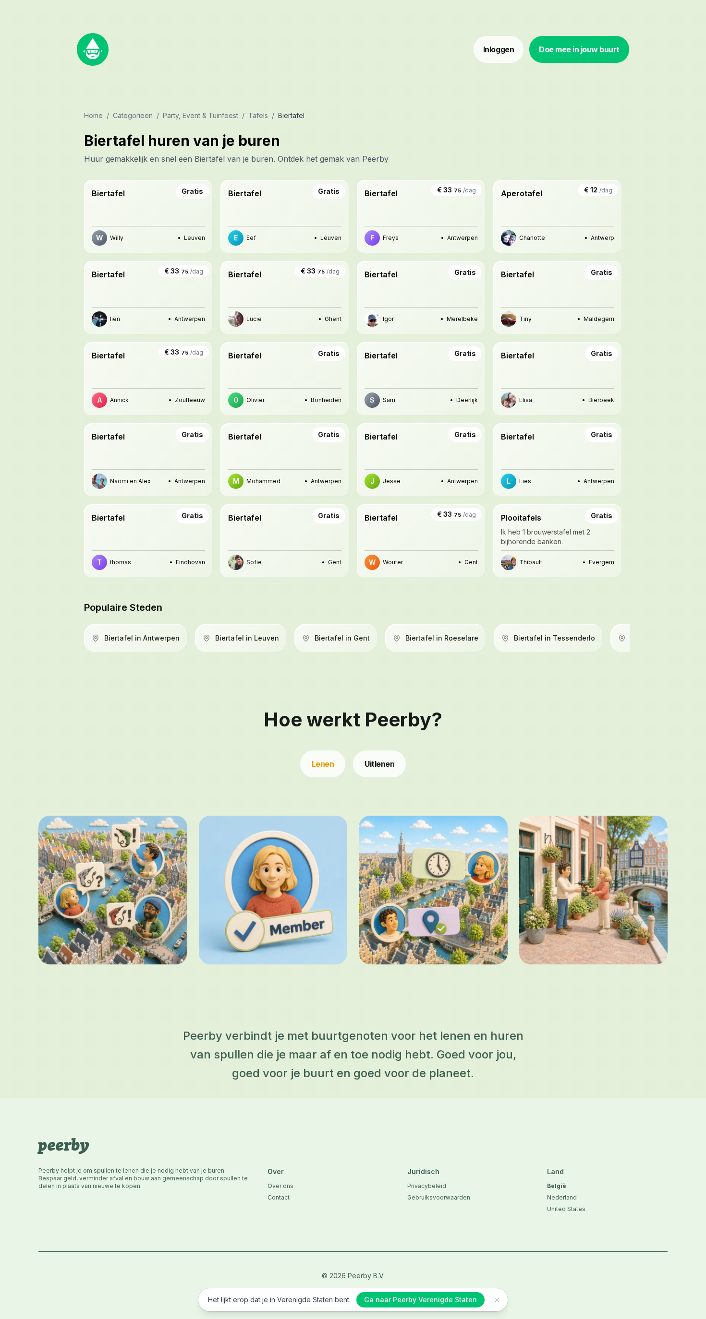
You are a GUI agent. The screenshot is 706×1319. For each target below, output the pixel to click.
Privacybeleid (426, 1185)
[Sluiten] (497, 1300)
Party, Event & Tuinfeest (200, 115)
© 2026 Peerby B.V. (353, 1275)
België (556, 1185)
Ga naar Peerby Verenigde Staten (420, 1299)
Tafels (258, 115)
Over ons (280, 1185)
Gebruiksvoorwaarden (438, 1197)
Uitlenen (379, 764)
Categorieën (133, 115)
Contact (279, 1197)
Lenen (323, 764)
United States (566, 1208)
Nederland (562, 1197)
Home (93, 115)
